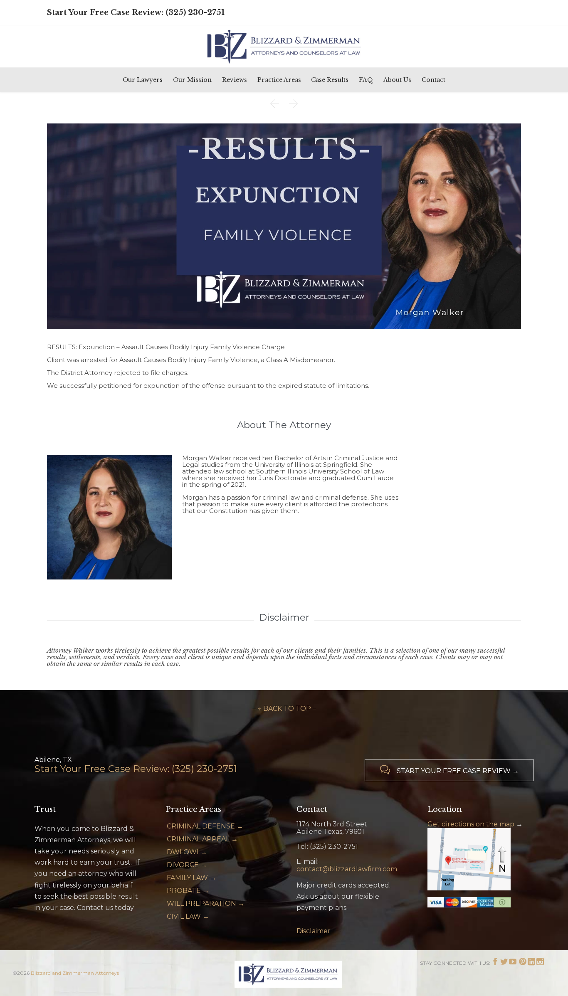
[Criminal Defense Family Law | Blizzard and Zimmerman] (284, 46)
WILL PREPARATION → (205, 903)
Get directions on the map (470, 824)
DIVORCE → (187, 865)
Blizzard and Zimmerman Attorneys (75, 973)
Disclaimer (313, 931)
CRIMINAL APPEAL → (202, 839)
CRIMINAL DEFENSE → (205, 826)
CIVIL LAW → (188, 916)
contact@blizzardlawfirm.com (346, 869)
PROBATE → (188, 891)
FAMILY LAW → (191, 878)
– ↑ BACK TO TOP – (284, 708)
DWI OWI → (187, 852)
